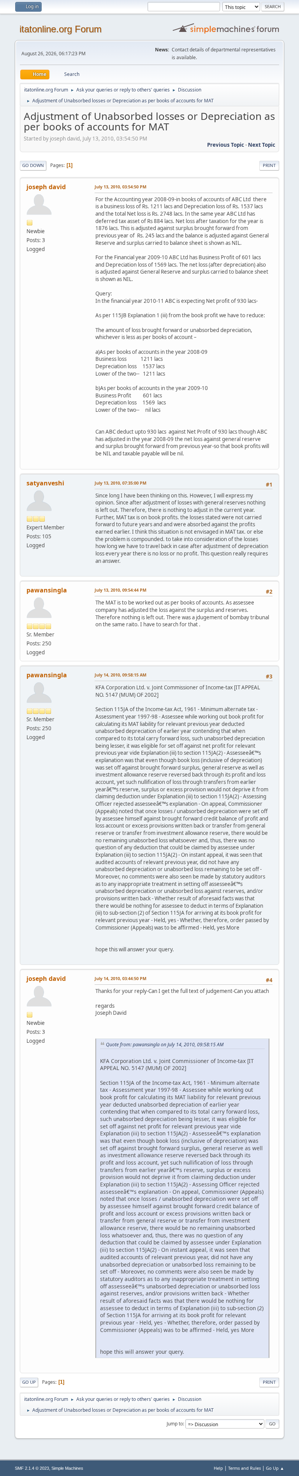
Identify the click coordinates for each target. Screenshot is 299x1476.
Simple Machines (67, 1468)
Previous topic (225, 144)
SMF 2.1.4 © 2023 (32, 1468)
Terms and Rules (244, 1468)
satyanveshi (45, 483)
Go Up (29, 1382)
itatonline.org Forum (60, 29)
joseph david (46, 187)
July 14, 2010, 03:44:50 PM (120, 978)
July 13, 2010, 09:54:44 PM (120, 590)
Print (269, 165)
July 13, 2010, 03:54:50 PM (120, 187)
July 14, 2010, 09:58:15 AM (120, 675)
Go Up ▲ (275, 1468)
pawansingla (46, 590)
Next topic (261, 144)
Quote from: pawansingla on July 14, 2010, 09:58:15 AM (164, 1044)
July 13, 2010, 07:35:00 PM (120, 483)
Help (218, 1468)
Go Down (33, 165)
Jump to (175, 1423)
